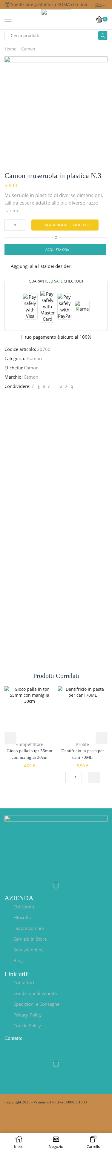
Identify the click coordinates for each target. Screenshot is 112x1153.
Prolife (82, 744)
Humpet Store (29, 744)
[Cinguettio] (33, 386)
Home (10, 49)
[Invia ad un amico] (55, 386)
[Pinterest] (49, 386)
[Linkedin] (61, 386)
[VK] (44, 386)
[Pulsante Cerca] (102, 35)
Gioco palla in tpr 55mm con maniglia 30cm (29, 754)
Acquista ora (57, 249)
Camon (28, 49)
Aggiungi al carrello (67, 225)
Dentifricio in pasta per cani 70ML (82, 754)
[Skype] (71, 386)
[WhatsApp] (66, 386)
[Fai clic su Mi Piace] (38, 386)
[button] (94, 777)
